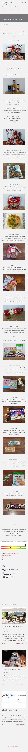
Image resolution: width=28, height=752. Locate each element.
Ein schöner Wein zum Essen (11, 669)
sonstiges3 (5, 555)
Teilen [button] (3, 559)
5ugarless (17, 748)
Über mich (12, 10)
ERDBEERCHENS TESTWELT (8, 3)
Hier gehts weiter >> (21, 643)
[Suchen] (22, 2)
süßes (9, 555)
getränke (8, 553)
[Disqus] (14, 581)
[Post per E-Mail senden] (2, 558)
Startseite (4, 10)
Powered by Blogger (15, 746)
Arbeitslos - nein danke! (9, 710)
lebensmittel (14, 553)
